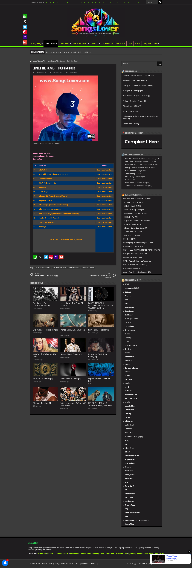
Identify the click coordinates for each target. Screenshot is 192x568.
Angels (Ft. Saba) (45, 201)
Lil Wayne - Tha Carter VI (134, 246)
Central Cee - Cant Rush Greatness (138, 199)
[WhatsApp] (24, 16)
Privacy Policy (54, 564)
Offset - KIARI (130, 239)
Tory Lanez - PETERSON (134, 232)
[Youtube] (135, 563)
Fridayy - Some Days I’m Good (136, 213)
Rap (46, 72)
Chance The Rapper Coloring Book (66, 268)
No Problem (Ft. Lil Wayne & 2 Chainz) (54, 174)
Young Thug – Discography (133, 91)
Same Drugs (43, 192)
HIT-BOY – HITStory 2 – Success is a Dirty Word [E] (100, 404)
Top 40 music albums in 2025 (140, 272)
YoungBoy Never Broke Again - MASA (139, 243)
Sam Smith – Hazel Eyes (98, 330)
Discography (36, 44)
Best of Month (108, 44)
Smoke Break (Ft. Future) (49, 218)
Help (38, 564)
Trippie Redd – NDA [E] (70, 378)
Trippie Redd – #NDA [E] (132, 106)
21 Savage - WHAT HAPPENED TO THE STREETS (142, 250)
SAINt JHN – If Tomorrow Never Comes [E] (138, 86)
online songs (86, 553)
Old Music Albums (80, 44)
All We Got (43, 170)
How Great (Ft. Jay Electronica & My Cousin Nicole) (59, 214)
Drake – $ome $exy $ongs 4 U (136, 228)
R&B (102, 553)
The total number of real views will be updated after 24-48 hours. (69, 52)
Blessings (42, 187)
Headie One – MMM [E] (131, 124)
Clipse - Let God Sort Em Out (136, 254)
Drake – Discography (130, 111)
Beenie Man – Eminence (71, 354)
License (44, 564)
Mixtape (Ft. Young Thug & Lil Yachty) (53, 196)
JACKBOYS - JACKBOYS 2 (134, 235)
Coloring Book (88, 268)
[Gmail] (24, 42)
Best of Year (120, 44)
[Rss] (128, 563)
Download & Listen (104, 170)
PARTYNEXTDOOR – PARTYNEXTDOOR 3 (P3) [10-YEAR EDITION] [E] (100, 305)
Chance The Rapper (43, 268)
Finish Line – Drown (46, 222)
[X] (24, 21)
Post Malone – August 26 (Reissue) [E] (137, 96)
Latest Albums (50, 44)
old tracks (51, 553)
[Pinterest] (24, 32)
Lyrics (130, 44)
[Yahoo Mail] (24, 37)
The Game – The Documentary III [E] (41, 304)
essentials (41, 553)
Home (34, 61)
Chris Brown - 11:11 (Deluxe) (136, 265)
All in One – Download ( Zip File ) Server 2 (66, 240)
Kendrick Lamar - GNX (133, 257)
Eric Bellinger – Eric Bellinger (45, 330)
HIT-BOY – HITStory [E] (43, 378)
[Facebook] (130, 563)
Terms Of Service (66, 564)
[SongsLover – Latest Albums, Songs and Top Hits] (96, 22)
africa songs (148, 553)
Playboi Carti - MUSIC (133, 206)
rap (107, 553)
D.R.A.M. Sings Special (47, 183)
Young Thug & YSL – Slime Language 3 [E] (138, 75)
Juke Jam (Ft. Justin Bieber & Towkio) (53, 205)
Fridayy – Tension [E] (42, 403)
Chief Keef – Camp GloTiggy (46, 274)
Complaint (147, 44)
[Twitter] (132, 563)
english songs (121, 553)
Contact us (143, 564)
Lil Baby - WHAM (131, 217)
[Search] (160, 2)
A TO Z (137, 44)
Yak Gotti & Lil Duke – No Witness (100, 276)
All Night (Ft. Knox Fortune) (49, 209)
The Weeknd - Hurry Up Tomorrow (138, 261)
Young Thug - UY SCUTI (134, 202)
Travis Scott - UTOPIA (133, 224)
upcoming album (135, 553)
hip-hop (96, 553)
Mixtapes (94, 44)
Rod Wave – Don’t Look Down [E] (135, 81)
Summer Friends (45, 179)
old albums (74, 553)
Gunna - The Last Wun (133, 268)
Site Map (93, 564)
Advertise (84, 564)
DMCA (77, 564)
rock (112, 553)
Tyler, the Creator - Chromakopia (137, 221)
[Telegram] (24, 26)
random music (62, 553)
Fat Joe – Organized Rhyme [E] (134, 101)
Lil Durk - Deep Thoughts (134, 210)
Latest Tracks (64, 44)
